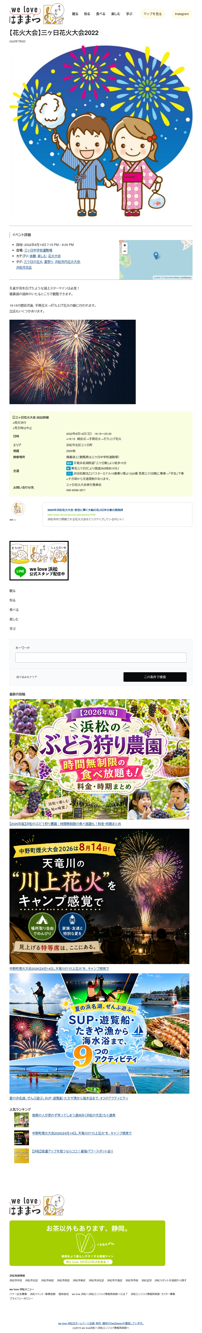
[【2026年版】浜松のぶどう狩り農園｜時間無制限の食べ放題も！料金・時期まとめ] (99, 760)
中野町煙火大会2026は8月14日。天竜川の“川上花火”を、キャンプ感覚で (59, 968)
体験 (33, 256)
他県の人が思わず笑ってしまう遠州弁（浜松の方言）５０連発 (73, 1115)
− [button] (124, 251)
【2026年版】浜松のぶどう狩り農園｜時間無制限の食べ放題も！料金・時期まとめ (65, 823)
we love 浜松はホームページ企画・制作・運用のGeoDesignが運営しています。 (101, 1323)
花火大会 (54, 256)
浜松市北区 (24, 267)
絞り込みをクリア (27, 676)
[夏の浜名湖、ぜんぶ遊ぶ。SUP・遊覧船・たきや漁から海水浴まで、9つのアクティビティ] (99, 1034)
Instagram (182, 13)
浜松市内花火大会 (67, 261)
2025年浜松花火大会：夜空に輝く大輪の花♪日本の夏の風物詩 (85, 510)
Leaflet (157, 277)
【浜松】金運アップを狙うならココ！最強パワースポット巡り (72, 1151)
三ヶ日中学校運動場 (38, 250)
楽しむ (42, 256)
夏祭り (48, 261)
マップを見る (153, 13)
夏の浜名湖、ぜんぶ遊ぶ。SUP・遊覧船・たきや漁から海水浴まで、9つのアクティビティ (68, 1098)
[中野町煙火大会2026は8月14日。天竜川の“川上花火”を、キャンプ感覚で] (99, 897)
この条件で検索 (155, 677)
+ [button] (124, 245)
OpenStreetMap (172, 277)
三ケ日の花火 (33, 261)
